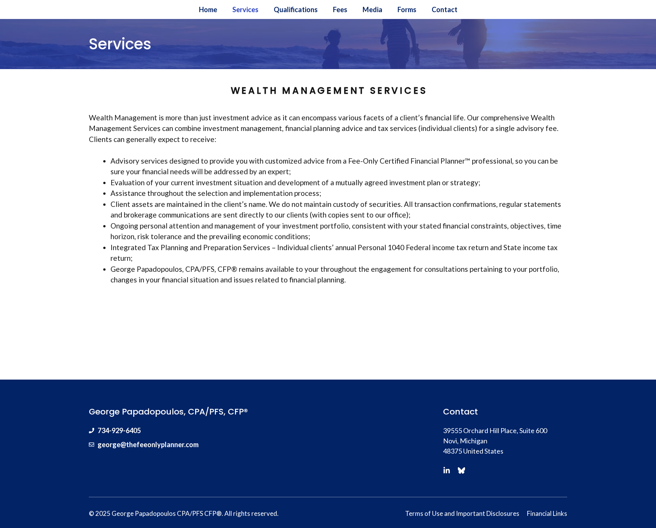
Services (245, 9)
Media (372, 9)
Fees (340, 9)
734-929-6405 (119, 430)
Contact (444, 9)
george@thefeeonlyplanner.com (148, 444)
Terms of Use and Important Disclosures (462, 513)
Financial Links (547, 513)
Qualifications (296, 9)
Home (208, 9)
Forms (406, 9)
